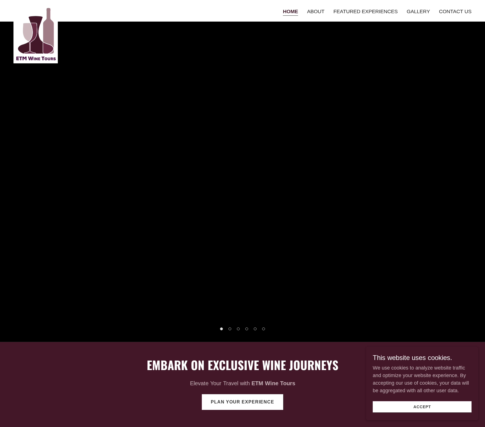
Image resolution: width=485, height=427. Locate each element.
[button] (221, 328)
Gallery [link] (418, 11)
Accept (422, 407)
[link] (35, 9)
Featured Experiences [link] (365, 11)
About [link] (315, 11)
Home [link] (290, 11)
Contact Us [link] (455, 11)
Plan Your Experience (242, 402)
